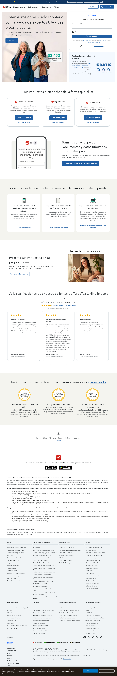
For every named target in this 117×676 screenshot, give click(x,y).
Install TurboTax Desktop (66, 555)
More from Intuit (90, 626)
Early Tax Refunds (12, 578)
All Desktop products (65, 552)
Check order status (64, 558)
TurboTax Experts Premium (41, 560)
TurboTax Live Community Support (17, 608)
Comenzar (75, 78)
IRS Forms (10, 555)
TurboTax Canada (12, 570)
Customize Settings (107, 671)
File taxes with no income (92, 560)
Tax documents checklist (40, 631)
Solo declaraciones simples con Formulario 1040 (81, 66)
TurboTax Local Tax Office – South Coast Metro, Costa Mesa (45, 593)
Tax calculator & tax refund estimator (44, 610)
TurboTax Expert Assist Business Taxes (44, 572)
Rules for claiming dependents (94, 558)
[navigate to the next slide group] (67, 363)
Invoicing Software (90, 633)
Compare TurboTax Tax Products (16, 547)
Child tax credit (89, 581)
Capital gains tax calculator (41, 626)
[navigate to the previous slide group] (50, 363)
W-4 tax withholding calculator (42, 618)
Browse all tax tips (90, 550)
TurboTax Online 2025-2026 (15, 550)
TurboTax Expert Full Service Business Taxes (44, 568)
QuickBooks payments (92, 613)
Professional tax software (92, 615)
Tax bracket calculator (39, 613)
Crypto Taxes (11, 563)
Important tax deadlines (92, 583)
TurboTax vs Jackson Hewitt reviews (69, 620)
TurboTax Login (11, 620)
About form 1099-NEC (92, 563)
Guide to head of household (93, 555)
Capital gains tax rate (91, 568)
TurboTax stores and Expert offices (43, 581)
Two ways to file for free (14, 618)
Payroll (87, 610)
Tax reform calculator (39, 633)
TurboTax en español (13, 581)
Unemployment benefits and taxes (95, 576)
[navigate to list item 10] (63, 364)
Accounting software (91, 608)
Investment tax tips (90, 578)
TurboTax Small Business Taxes (42, 574)
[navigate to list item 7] (60, 364)
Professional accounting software (95, 618)
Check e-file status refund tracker (42, 615)
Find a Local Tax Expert (40, 583)
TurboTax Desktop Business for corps (70, 563)
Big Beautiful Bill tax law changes (17, 626)
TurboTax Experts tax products (42, 558)
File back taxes (89, 570)
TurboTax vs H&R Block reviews (68, 613)
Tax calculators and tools (40, 608)
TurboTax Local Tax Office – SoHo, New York (45, 589)
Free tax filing (37, 547)
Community (10, 623)
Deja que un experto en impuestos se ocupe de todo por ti (85, 2)
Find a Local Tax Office (40, 586)
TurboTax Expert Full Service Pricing (43, 565)
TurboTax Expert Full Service (41, 563)
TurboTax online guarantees (15, 552)
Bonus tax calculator (39, 628)
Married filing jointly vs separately (95, 552)
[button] (83, 7)
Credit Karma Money (13, 565)
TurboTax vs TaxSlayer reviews (68, 615)
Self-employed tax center (14, 558)
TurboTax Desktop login (66, 547)
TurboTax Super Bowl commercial (69, 610)
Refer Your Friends (12, 628)
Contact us (10, 610)
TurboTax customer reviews (67, 608)
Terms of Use (67, 659)
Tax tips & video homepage (93, 547)
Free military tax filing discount (42, 555)
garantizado (26, 35)
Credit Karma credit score (92, 620)
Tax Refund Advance (13, 560)
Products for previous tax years (16, 573)
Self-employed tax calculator (41, 620)
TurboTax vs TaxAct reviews (67, 618)
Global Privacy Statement (39, 669)
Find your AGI (89, 573)
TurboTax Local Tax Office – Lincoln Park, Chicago (45, 597)
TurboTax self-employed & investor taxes (45, 552)
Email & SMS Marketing (92, 628)
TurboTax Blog (11, 568)
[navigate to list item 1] (54, 364)
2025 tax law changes (91, 588)
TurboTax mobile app (13, 576)
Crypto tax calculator (39, 623)
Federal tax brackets (91, 586)
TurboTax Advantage (65, 560)
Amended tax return (91, 565)
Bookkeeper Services (91, 631)
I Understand (90, 671)
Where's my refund (12, 613)
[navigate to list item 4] (57, 364)
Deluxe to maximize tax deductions (43, 550)
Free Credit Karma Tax (91, 623)
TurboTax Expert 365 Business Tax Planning (43, 577)
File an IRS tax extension (14, 615)
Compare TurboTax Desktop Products (70, 550)
